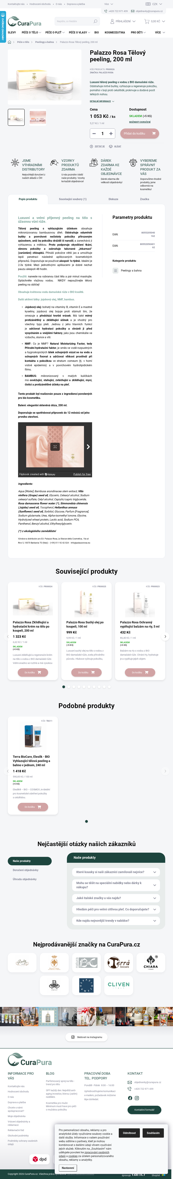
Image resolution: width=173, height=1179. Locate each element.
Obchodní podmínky (18, 1135)
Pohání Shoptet (156, 1174)
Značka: (101, 72)
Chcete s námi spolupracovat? (16, 1109)
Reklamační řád (16, 1130)
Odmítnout (129, 1133)
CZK (154, 4)
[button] (63, 686)
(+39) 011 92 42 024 (59, 543)
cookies (73, 1156)
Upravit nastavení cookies (80, 1174)
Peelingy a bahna (131, 270)
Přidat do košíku (134, 133)
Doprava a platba (76, 4)
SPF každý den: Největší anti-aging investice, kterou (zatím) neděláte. (61, 1093)
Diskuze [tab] (113, 199)
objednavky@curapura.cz (147, 1082)
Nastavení (68, 1168)
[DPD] (39, 1159)
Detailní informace (100, 101)
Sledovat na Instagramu (89, 1037)
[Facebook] (130, 1097)
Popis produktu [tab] (28, 199)
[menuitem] (13, 33)
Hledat (95, 21)
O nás (59, 4)
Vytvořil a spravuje (126, 1174)
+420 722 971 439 (143, 1088)
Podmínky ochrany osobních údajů (23, 1142)
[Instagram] (136, 1097)
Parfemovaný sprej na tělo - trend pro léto (60, 1083)
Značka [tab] (144, 199)
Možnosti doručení (140, 122)
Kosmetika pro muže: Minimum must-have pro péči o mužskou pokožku (61, 1106)
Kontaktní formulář (144, 1109)
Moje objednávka (17, 1116)
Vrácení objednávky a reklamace (19, 1123)
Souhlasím (153, 1133)
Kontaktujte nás (16, 4)
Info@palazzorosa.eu (80, 543)
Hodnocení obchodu (40, 4)
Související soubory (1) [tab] (73, 199)
